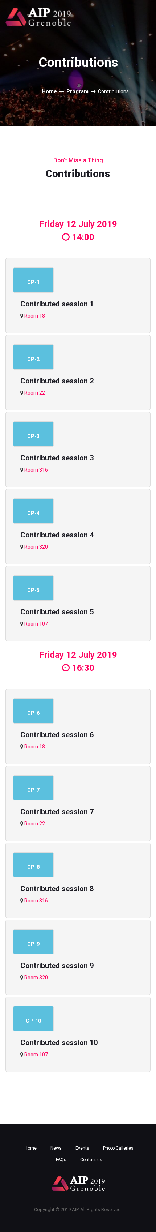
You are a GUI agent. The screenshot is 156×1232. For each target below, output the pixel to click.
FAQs (61, 1159)
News (56, 1148)
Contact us (91, 1159)
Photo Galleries (118, 1148)
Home (49, 91)
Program (77, 91)
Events (82, 1148)
